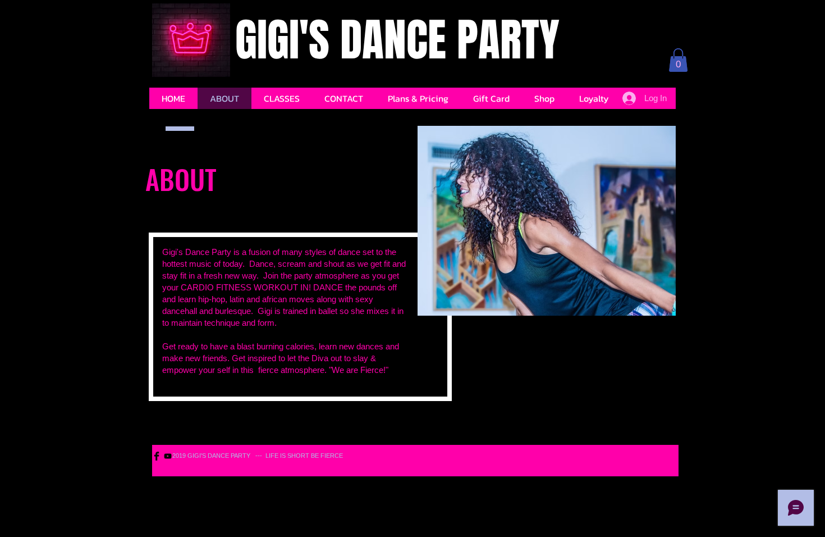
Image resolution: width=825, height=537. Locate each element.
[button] (678, 60)
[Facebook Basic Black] (156, 456)
